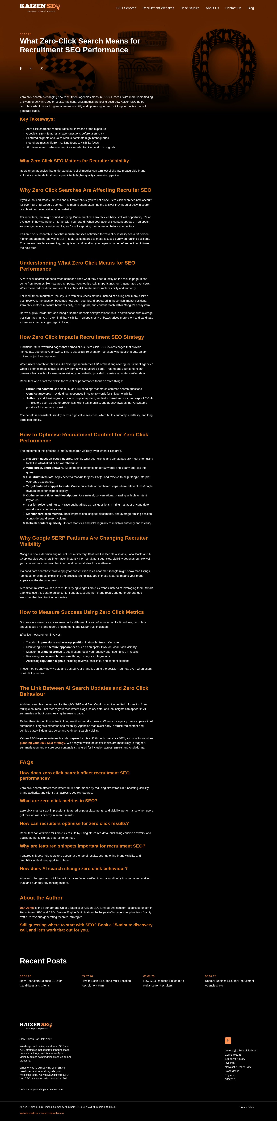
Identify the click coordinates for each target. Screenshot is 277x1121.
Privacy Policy (246, 1107)
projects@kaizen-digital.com (241, 1050)
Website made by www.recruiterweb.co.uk (42, 1113)
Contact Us (233, 8)
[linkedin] (31, 68)
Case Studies (189, 8)
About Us (212, 8)
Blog (251, 8)
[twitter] (41, 68)
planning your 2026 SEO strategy (42, 743)
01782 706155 (233, 1054)
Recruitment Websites (158, 8)
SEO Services (126, 8)
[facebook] (21, 68)
